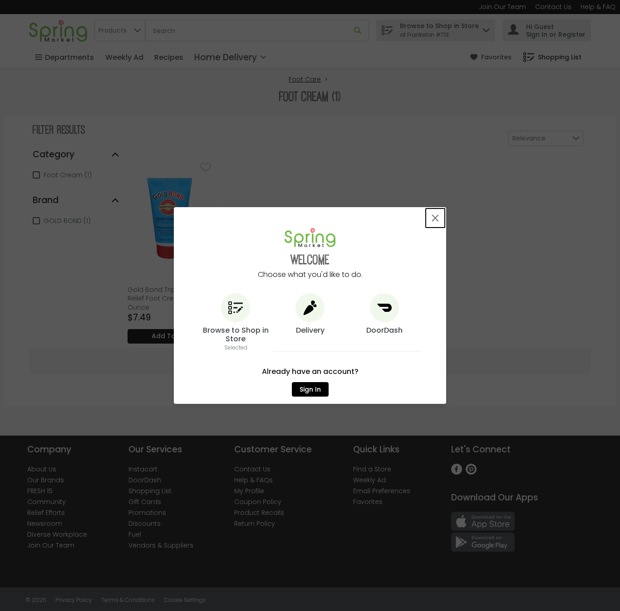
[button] (235, 322)
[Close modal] (435, 218)
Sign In (310, 389)
